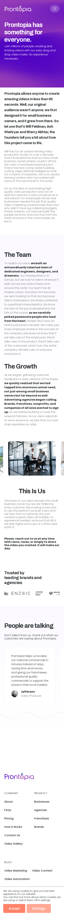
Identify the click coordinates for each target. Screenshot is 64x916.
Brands (39, 827)
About (8, 802)
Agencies (40, 810)
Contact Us (12, 835)
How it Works (13, 827)
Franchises (41, 818)
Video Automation (17, 879)
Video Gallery (13, 844)
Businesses (41, 802)
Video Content (42, 871)
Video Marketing (15, 871)
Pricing (8, 818)
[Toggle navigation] (55, 9)
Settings (38, 908)
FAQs (7, 810)
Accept (14, 908)
